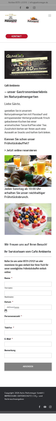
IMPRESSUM (10, 396)
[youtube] (45, 407)
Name (8, 278)
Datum (8, 302)
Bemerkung (9, 350)
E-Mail (8, 339)
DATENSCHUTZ (25, 396)
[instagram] (50, 407)
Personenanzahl (13, 316)
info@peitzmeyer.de (39, 2)
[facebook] (39, 407)
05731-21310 (21, 2)
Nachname (9, 297)
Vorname (9, 288)
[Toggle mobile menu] (50, 15)
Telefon (9, 327)
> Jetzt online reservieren (20, 150)
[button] (6, 219)
